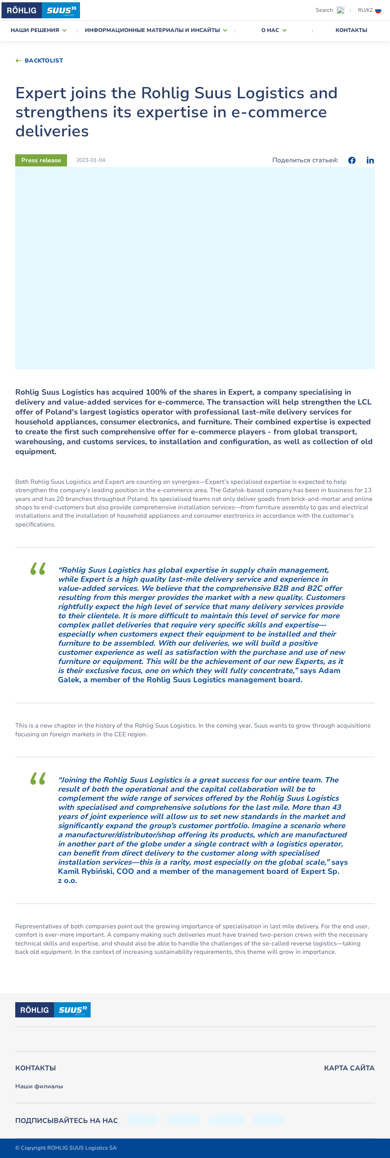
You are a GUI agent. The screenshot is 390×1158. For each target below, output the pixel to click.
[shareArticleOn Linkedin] (370, 160)
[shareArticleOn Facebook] (351, 160)
